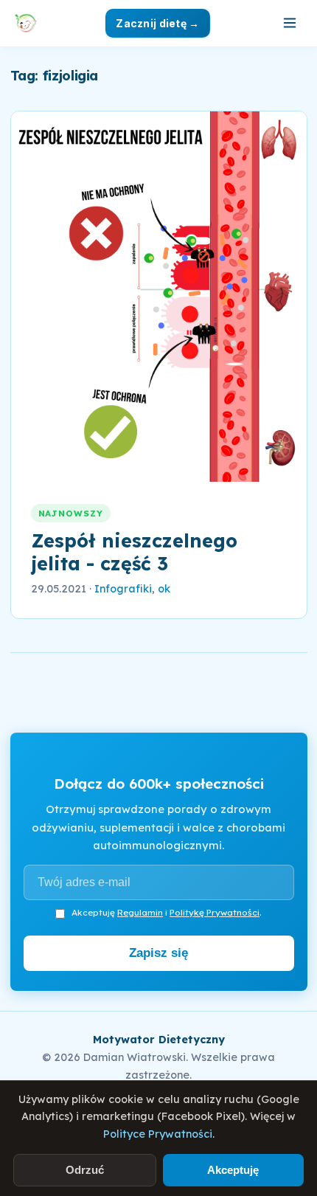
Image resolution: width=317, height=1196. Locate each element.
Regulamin (140, 912)
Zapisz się (158, 953)
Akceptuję (233, 1170)
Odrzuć (85, 1170)
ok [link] (164, 588)
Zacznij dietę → (157, 23)
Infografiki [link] (123, 588)
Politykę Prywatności (214, 912)
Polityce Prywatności (157, 1134)
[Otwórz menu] (290, 23)
